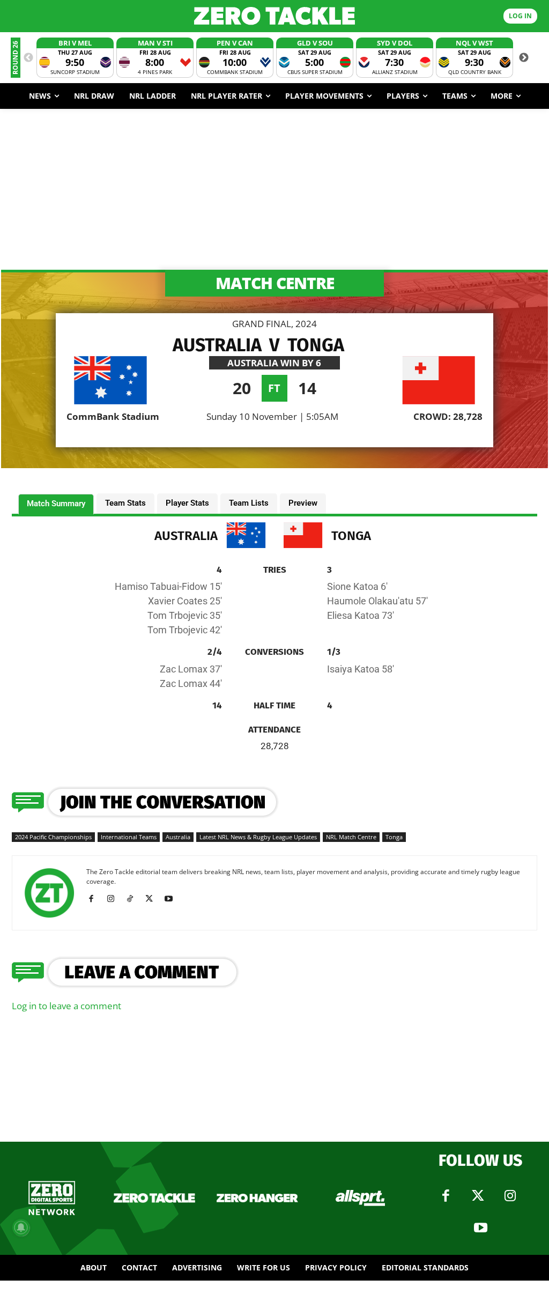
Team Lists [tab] (249, 503)
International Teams (129, 837)
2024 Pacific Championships (53, 837)
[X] (153, 898)
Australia (178, 837)
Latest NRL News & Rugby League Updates (258, 837)
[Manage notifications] (20, 1227)
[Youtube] (172, 898)
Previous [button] (28, 58)
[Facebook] (95, 898)
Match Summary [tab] (56, 503)
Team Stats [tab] (125, 503)
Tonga (394, 837)
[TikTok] (134, 898)
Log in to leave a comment (66, 1006)
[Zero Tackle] (274, 16)
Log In (520, 15)
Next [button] (523, 58)
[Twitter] (477, 1195)
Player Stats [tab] (187, 503)
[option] (75, 58)
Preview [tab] (302, 503)
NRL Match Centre (351, 837)
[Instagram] (114, 898)
